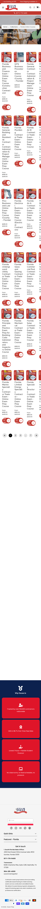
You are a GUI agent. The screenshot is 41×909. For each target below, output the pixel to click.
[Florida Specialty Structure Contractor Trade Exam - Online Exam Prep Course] (33, 426)
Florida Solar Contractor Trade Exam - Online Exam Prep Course (33, 372)
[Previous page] (5, 493)
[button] (3, 7)
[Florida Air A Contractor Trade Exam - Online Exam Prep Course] (33, 213)
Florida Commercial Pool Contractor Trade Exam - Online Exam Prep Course (33, 305)
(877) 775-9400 (21, 13)
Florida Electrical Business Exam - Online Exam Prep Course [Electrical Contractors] (20, 233)
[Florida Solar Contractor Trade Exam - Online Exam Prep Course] (33, 355)
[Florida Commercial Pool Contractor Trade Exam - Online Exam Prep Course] (33, 286)
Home (5, 27)
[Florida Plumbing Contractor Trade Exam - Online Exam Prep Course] (20, 130)
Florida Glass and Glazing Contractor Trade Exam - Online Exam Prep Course (20, 305)
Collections (14, 27)
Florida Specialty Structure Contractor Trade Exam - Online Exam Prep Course (33, 445)
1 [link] (10, 493)
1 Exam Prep (10, 907)
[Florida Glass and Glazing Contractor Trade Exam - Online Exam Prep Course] (20, 286)
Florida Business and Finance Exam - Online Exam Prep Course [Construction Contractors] (7, 79)
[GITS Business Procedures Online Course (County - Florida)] (20, 57)
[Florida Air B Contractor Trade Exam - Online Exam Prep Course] (33, 130)
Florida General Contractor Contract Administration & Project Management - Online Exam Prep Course (33, 79)
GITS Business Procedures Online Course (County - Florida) (19, 72)
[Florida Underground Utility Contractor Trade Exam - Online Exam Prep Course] (6, 286)
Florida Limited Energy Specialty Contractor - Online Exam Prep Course (20, 443)
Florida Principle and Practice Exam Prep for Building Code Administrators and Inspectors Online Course (6, 377)
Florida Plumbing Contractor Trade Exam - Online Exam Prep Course (20, 148)
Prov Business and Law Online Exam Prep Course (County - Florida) (6, 230)
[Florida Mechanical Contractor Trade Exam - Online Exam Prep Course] (20, 355)
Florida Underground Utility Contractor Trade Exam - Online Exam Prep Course (7, 306)
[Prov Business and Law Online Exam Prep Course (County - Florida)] (6, 213)
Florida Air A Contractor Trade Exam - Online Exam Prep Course (33, 230)
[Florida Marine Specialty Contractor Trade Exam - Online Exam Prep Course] (6, 426)
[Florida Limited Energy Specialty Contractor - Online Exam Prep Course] (20, 426)
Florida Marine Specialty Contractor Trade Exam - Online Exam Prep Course (7, 445)
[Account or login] (34, 7)
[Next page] (36, 493)
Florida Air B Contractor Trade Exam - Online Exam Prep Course (33, 148)
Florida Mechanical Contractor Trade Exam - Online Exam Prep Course (20, 373)
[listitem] (21, 708)
